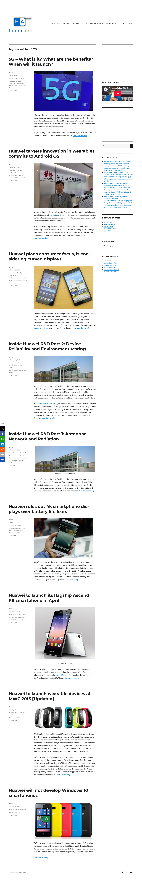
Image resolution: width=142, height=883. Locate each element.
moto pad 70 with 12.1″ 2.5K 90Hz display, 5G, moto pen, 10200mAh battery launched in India (118, 179)
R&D (13, 372)
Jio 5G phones (108, 227)
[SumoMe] (2, 459)
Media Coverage (96, 23)
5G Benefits (15, 81)
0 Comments (13, 180)
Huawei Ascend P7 (15, 458)
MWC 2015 (18, 614)
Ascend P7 (60, 675)
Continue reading (80, 135)
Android (11, 363)
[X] (2, 428)
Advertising (111, 23)
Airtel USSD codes (110, 231)
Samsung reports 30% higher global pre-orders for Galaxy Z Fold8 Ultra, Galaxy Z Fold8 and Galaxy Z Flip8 (117, 192)
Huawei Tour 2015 (14, 85)
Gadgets (75, 23)
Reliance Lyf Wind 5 (110, 272)
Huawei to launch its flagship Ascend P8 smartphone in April (49, 598)
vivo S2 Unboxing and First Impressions (117, 188)
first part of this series (48, 404)
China (11, 453)
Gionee (62, 215)
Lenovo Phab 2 (109, 261)
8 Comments (13, 90)
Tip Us (130, 23)
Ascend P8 (12, 617)
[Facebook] (2, 433)
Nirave (11, 72)
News (24, 614)
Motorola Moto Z (109, 267)
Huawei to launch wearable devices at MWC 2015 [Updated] (50, 696)
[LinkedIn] (2, 444)
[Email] (2, 454)
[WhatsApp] (2, 439)
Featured (14, 78)
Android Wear (13, 175)
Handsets (18, 363)
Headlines (12, 365)
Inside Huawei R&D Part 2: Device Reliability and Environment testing (47, 346)
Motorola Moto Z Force (111, 269)
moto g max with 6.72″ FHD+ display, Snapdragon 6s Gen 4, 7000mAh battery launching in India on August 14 (117, 168)
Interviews (12, 172)
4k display (12, 278)
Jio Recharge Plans (110, 229)
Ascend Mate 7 (21, 278)
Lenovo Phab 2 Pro (110, 265)
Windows (23, 809)
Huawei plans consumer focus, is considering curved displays (49, 256)
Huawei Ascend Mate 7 (16, 456)
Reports (11, 367)
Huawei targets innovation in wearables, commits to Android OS (52, 153)
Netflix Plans (108, 222)
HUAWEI (21, 78)
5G (9, 78)
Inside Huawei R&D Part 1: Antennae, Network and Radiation (48, 436)
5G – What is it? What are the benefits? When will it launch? (51, 62)
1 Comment (12, 535)
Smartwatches (13, 715)
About (84, 23)
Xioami (53, 215)
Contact (122, 23)
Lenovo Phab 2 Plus (110, 263)
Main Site (56, 23)
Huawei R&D (13, 370)
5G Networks (19, 83)
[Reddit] (2, 449)
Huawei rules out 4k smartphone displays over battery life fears (49, 509)
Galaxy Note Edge (41, 328)
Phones (65, 23)
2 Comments (13, 465)
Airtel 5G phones (109, 224)
